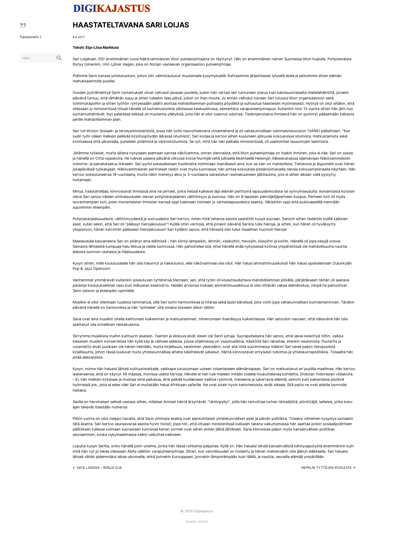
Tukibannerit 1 (30, 37)
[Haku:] (41, 58)
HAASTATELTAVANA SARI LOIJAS (131, 24)
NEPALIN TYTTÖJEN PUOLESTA (329, 468)
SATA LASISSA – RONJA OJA (97, 468)
